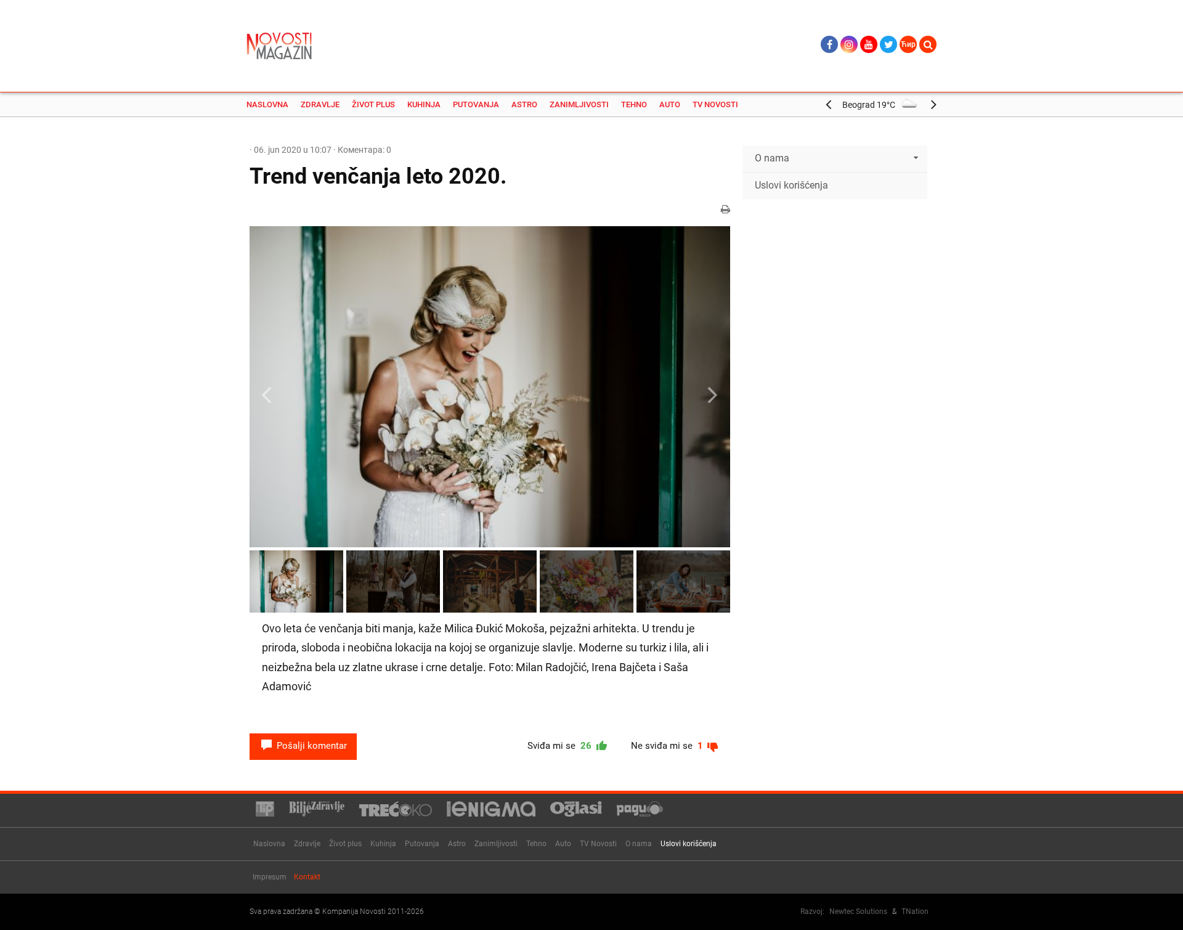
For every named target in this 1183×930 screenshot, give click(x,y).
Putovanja (476, 104)
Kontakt (307, 877)
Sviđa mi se (560, 745)
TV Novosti (715, 104)
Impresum (270, 877)
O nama (638, 843)
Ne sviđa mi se (668, 745)
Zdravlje (320, 104)
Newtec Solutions (858, 911)
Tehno (634, 104)
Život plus (373, 104)
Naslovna (267, 104)
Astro (524, 104)
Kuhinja (424, 104)
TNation (915, 911)
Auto (669, 104)
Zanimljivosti (579, 104)
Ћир (908, 44)
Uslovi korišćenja (791, 185)
